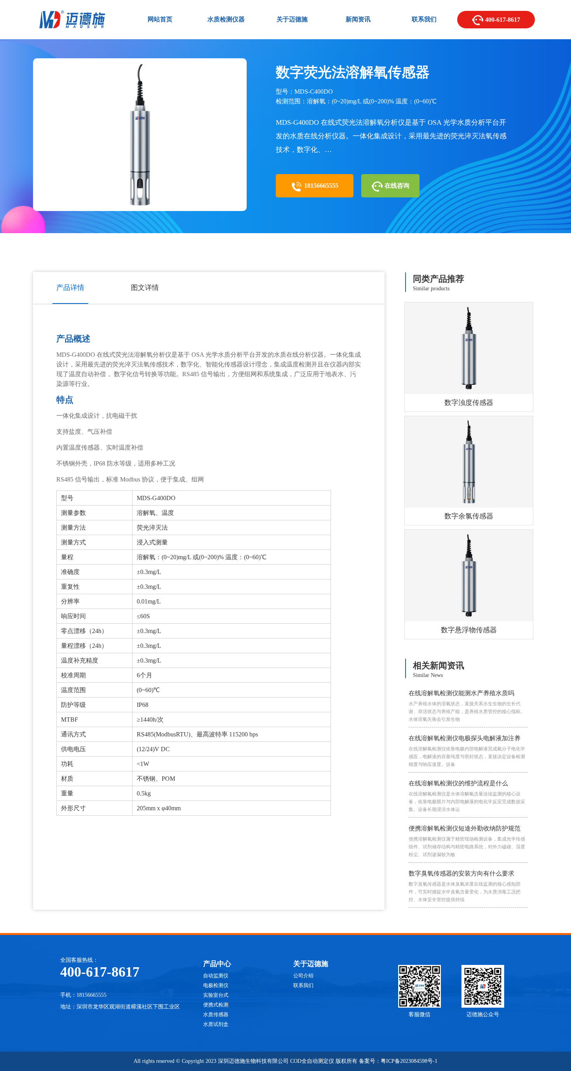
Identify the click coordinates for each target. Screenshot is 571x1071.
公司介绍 (303, 976)
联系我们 (424, 19)
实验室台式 (215, 995)
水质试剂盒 (215, 1024)
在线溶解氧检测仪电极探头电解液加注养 (467, 751)
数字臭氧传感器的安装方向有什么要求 (465, 886)
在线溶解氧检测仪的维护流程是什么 (467, 796)
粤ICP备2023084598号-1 (409, 1061)
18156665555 (320, 185)
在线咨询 (396, 185)
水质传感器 (215, 1014)
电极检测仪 (215, 985)
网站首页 (160, 19)
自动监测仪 (215, 976)
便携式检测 (215, 1005)
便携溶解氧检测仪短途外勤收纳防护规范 (467, 841)
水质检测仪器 (226, 19)
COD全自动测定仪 (312, 1061)
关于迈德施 (292, 19)
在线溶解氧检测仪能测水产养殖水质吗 (467, 706)
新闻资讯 (358, 19)
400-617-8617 (502, 19)
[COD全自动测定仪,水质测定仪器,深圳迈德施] (72, 30)
